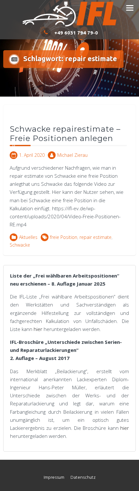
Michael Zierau (72, 155)
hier (39, 329)
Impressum (54, 477)
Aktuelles (28, 237)
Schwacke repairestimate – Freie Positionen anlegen (65, 133)
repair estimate (96, 237)
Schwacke (20, 245)
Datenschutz (83, 477)
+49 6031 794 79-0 (76, 32)
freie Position (63, 237)
